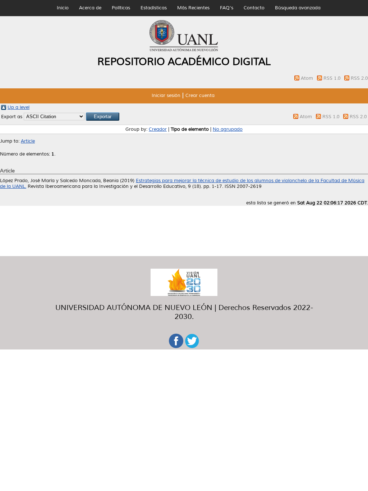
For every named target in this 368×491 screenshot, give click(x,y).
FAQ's (226, 8)
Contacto (254, 8)
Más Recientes (193, 8)
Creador (158, 129)
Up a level (18, 107)
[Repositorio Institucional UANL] (184, 50)
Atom (307, 78)
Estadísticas (154, 8)
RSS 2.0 (359, 78)
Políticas (121, 8)
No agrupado (228, 129)
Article (28, 141)
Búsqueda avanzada (298, 8)
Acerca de (90, 8)
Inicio (63, 8)
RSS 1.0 (332, 78)
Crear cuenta (200, 95)
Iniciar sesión (166, 95)
